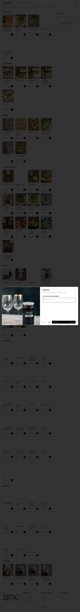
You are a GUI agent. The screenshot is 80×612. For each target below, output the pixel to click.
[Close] (76, 288)
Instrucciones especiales (50, 296)
